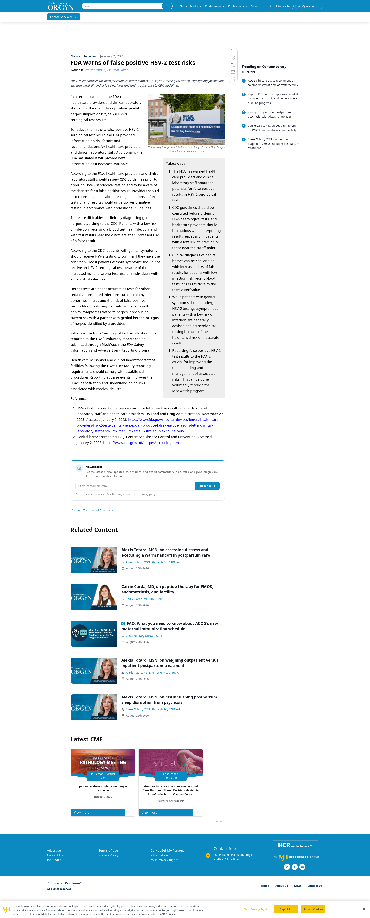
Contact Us (55, 855)
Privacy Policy (108, 855)
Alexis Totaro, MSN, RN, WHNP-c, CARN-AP (153, 562)
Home (265, 886)
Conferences (213, 6)
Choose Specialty (61, 17)
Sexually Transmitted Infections (92, 510)
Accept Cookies (313, 909)
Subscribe (205, 486)
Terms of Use (108, 850)
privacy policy (148, 494)
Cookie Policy (167, 914)
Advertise (54, 850)
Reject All (286, 909)
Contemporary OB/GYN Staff (144, 636)
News (183, 6)
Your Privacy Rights (164, 860)
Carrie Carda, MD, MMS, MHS (145, 599)
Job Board (54, 860)
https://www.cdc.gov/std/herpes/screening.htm (141, 442)
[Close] (364, 909)
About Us (281, 886)
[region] (185, 909)
